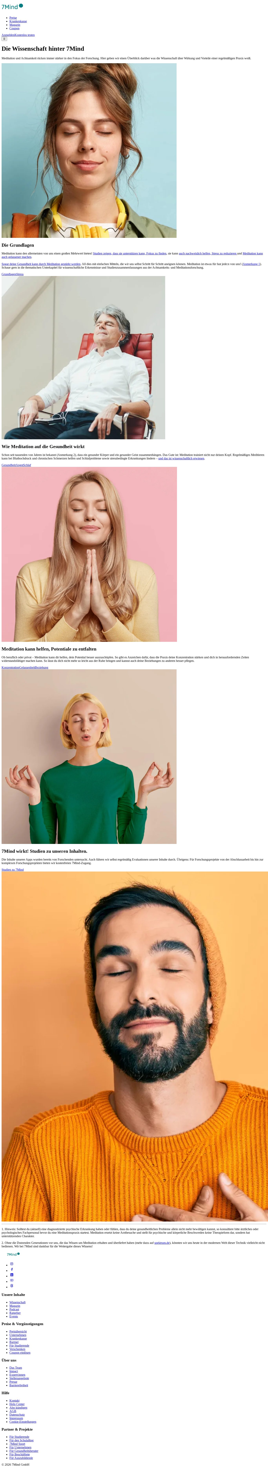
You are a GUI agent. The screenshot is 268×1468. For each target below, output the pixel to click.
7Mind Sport (17, 1443)
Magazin (14, 24)
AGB (12, 1411)
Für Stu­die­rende (19, 1436)
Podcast (14, 1309)
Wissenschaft (17, 1302)
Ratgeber (15, 1313)
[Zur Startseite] (12, 11)
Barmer (14, 1342)
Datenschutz (17, 1414)
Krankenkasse (18, 21)
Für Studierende (19, 1345)
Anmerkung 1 (251, 264)
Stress (20, 274)
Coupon (14, 28)
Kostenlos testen (25, 35)
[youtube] (11, 1281)
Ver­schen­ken (17, 1349)
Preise (13, 17)
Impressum (16, 1418)
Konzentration (10, 667)
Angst (19, 465)
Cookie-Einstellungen (22, 1421)
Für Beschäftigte (19, 1454)
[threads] (11, 1287)
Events (13, 1316)
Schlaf (27, 465)
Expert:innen (17, 1374)
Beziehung (41, 667)
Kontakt (14, 1400)
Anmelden (8, 35)
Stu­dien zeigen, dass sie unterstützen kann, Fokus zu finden (129, 253)
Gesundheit (9, 465)
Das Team (15, 1367)
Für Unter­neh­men (20, 1447)
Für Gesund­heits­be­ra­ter (23, 1451)
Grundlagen (9, 274)
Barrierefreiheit (18, 1385)
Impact (13, 1371)
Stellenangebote (19, 1378)
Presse (13, 1381)
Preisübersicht (18, 1331)
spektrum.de (162, 1242)
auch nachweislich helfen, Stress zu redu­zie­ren (208, 253)
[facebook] (11, 1270)
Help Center (17, 1404)
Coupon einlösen (19, 1352)
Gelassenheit (27, 667)
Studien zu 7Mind (13, 869)
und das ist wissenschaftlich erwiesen (181, 458)
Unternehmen (17, 1335)
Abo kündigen (18, 1407)
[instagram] (11, 1265)
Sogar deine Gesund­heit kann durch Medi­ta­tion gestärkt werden (41, 264)
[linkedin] (11, 1276)
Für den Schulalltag (21, 1440)
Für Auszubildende (21, 1458)
